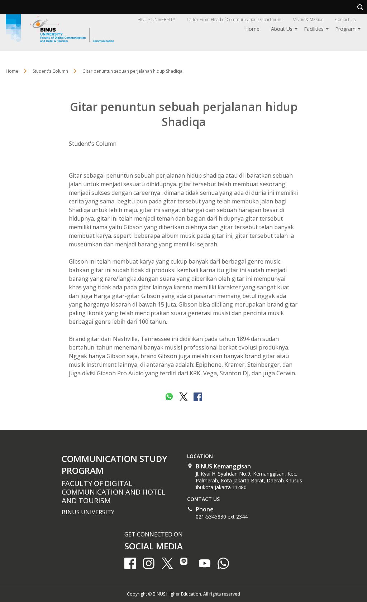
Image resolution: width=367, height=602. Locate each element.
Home (252, 28)
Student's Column (92, 143)
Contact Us (345, 19)
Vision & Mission (308, 19)
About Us (281, 28)
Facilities (314, 28)
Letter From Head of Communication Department (234, 19)
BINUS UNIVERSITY (156, 19)
